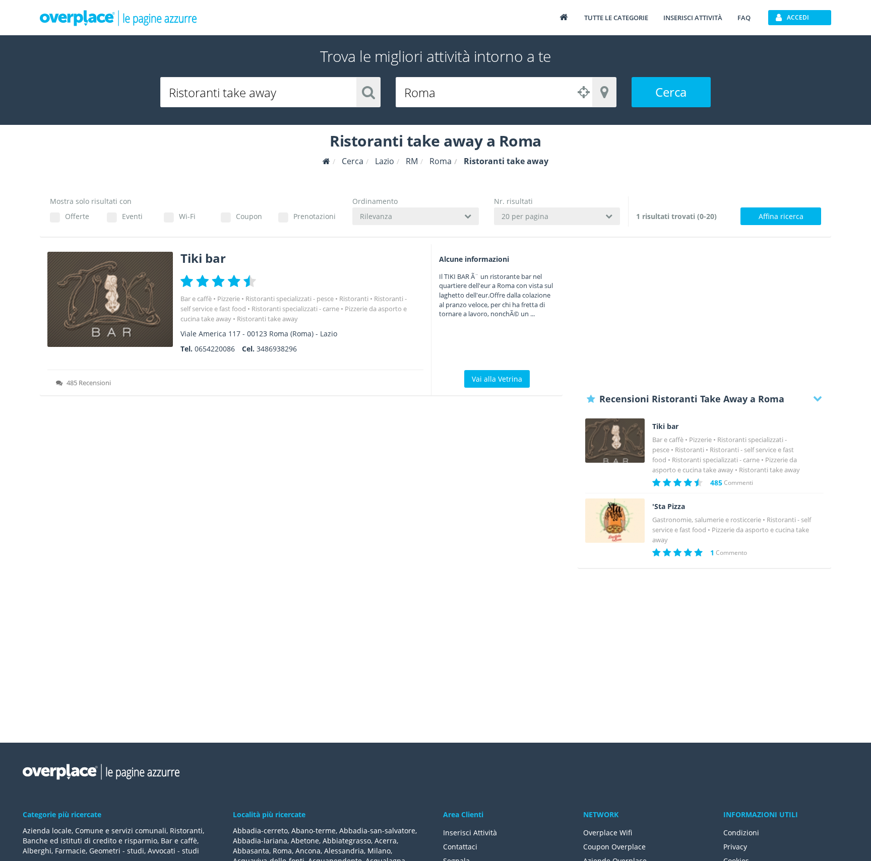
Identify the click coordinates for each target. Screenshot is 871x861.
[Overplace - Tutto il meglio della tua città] (563, 17)
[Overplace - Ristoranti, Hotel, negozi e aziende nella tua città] (118, 18)
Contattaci (460, 846)
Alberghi (37, 850)
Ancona (308, 850)
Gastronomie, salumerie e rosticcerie (706, 519)
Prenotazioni (314, 216)
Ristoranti (353, 298)
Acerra (386, 840)
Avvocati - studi (173, 850)
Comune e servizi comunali (120, 830)
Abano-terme (313, 830)
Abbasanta (251, 850)
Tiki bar (203, 258)
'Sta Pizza (668, 506)
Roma (282, 850)
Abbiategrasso (347, 840)
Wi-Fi (187, 216)
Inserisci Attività (470, 832)
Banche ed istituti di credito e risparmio (90, 840)
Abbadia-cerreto (260, 830)
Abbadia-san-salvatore (377, 830)
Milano (379, 850)
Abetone (305, 840)
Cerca (671, 92)
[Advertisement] (704, 314)
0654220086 (215, 348)
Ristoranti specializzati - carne (295, 308)
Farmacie (70, 850)
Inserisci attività (692, 17)
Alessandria (344, 850)
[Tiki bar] (110, 299)
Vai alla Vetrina (497, 379)
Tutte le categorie (616, 17)
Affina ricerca (781, 216)
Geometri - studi (116, 850)
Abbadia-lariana (260, 840)
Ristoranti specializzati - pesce (289, 298)
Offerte (77, 216)
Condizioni (741, 832)
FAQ (744, 17)
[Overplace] (326, 161)
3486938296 (277, 348)
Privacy (735, 846)
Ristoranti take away (267, 318)
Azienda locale (47, 830)
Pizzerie (228, 298)
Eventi (132, 216)
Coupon (249, 216)
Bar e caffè (196, 298)
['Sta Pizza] (615, 520)
